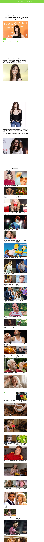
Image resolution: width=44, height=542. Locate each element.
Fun (18, 1)
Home (3, 15)
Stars (24, 1)
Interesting (21, 1)
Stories (27, 1)
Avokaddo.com (6, 1)
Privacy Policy (30, 1)
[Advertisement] (22, 9)
